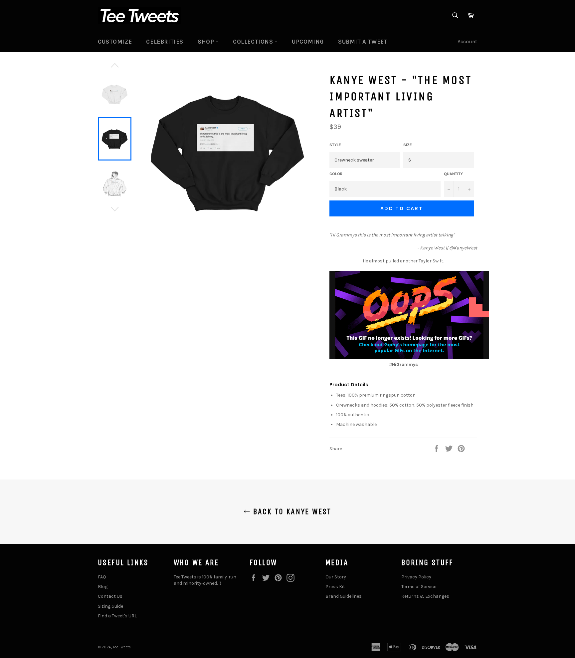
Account (467, 41)
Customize (115, 41)
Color (335, 173)
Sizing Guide (110, 606)
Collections (254, 41)
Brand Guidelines (343, 596)
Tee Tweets (122, 647)
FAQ (102, 577)
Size (407, 145)
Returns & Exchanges (425, 596)
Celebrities (164, 41)
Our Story (335, 577)
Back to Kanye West (290, 511)
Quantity (453, 173)
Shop (207, 41)
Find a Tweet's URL (117, 616)
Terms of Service (418, 586)
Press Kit (335, 586)
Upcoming (308, 41)
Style (335, 145)
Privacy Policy (416, 577)
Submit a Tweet (362, 41)
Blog (102, 586)
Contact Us (110, 596)
